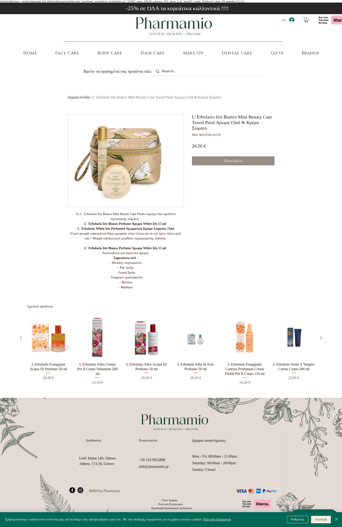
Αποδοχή (321, 519)
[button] (306, 20)
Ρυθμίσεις (297, 519)
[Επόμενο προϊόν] (321, 337)
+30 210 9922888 (152, 460)
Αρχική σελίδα (78, 97)
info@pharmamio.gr (154, 466)
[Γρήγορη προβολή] (48, 337)
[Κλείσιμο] (336, 519)
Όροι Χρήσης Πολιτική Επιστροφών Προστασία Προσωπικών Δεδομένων (171, 504)
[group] (171, 353)
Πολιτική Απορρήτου (217, 519)
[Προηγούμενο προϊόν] (21, 337)
